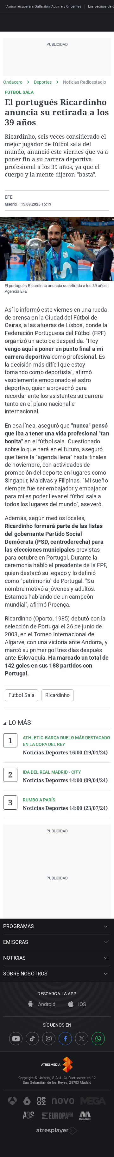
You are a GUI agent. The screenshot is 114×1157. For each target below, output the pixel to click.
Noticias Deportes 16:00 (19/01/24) (65, 752)
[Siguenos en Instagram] (48, 1038)
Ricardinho (57, 695)
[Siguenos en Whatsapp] (98, 1038)
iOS (81, 1004)
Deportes (43, 82)
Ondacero (12, 82)
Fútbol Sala (22, 695)
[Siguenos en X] (81, 1038)
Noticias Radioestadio (84, 82)
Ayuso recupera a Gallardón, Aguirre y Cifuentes (43, 6)
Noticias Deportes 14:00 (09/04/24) (65, 780)
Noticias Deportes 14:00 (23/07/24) (65, 808)
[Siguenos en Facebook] (65, 1038)
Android (46, 1004)
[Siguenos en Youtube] (15, 1038)
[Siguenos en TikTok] (32, 1038)
